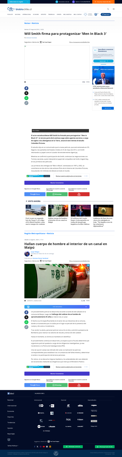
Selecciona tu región (16, 2)
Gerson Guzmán (32, 38)
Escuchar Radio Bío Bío (104, 2)
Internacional (27, 14)
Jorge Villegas (35, 252)
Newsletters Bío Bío (64, 2)
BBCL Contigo (78, 14)
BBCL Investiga (67, 14)
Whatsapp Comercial (74, 446)
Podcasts (10, 14)
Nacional (17, 14)
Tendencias (51, 14)
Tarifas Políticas (12, 445)
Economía (36, 14)
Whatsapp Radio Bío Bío (106, 447)
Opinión (59, 14)
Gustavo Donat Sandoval (40, 258)
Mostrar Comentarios (57, 183)
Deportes (43, 14)
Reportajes (11, 434)
